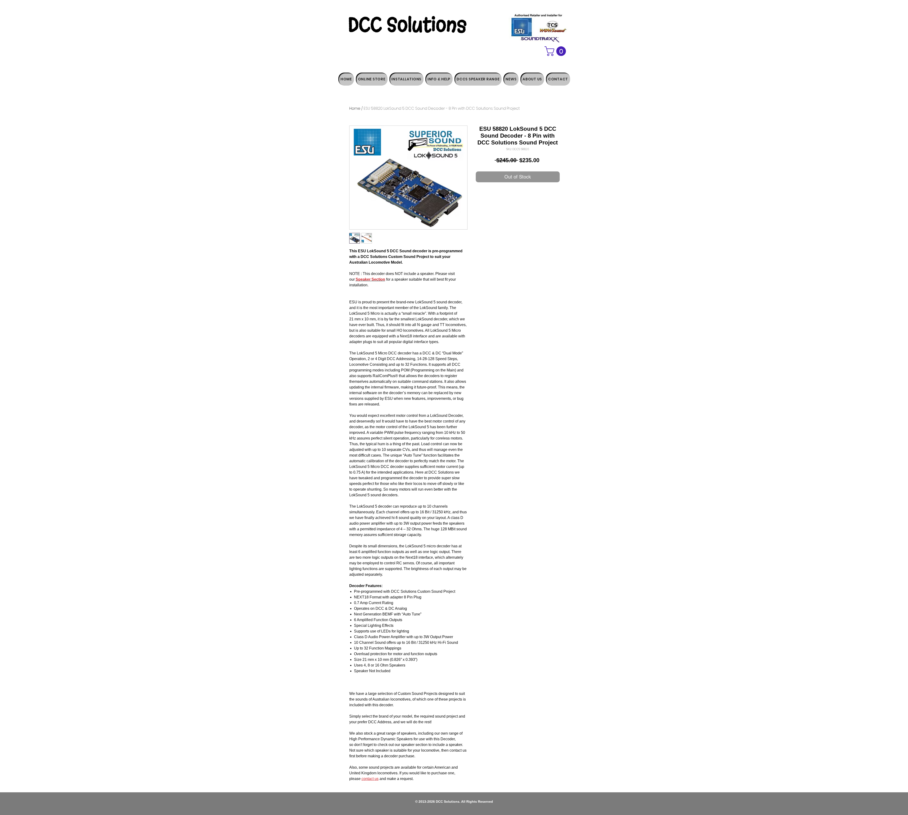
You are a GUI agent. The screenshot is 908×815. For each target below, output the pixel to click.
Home (354, 108)
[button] (556, 51)
